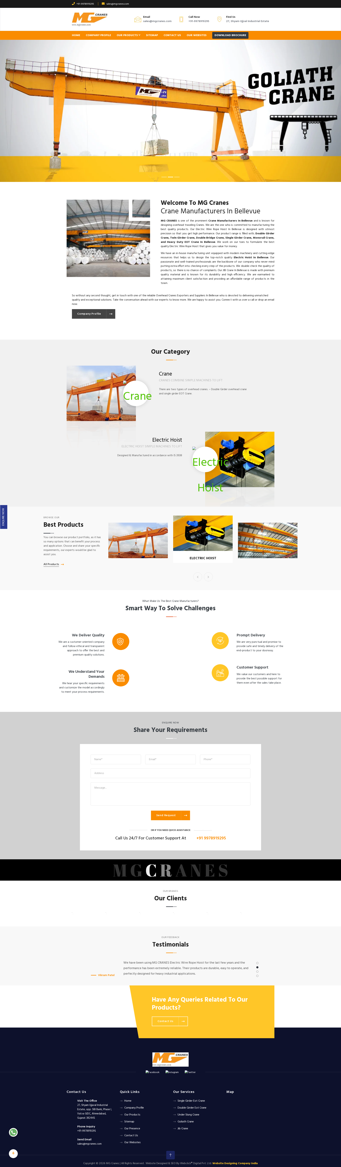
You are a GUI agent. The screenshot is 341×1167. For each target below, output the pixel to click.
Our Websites (197, 35)
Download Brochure (230, 35)
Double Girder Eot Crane (192, 1108)
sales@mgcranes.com (117, 4)
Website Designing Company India (235, 1163)
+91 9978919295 (211, 838)
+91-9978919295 (85, 4)
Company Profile (98, 35)
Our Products (128, 35)
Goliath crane (186, 1122)
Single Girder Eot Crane (203, 558)
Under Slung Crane (188, 1115)
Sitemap (152, 35)
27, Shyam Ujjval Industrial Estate (247, 21)
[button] (25, 111)
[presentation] (197, 576)
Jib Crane (183, 1128)
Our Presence (132, 1128)
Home (76, 35)
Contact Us (172, 35)
